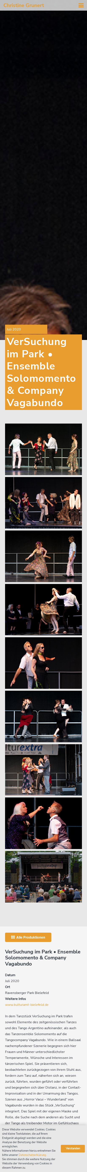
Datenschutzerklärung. (33, 1155)
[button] (81, 5)
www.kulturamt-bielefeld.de (27, 1004)
